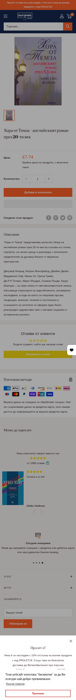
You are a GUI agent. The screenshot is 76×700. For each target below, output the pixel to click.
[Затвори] (71, 640)
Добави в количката (38, 192)
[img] (38, 458)
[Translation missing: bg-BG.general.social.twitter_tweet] (62, 217)
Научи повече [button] (15, 683)
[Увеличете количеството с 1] (49, 179)
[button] (38, 204)
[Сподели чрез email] (69, 217)
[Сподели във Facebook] (48, 217)
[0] (69, 16)
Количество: (12, 178)
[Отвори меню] (5, 16)
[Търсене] (67, 26)
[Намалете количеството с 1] (26, 179)
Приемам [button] (38, 693)
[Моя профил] (62, 16)
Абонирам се (18, 623)
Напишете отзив (38, 354)
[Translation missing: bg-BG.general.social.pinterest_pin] (55, 217)
